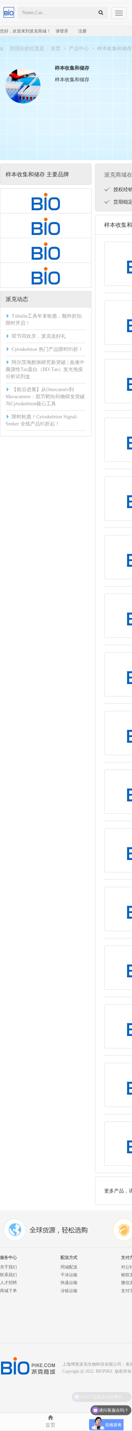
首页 (56, 48)
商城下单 (8, 1290)
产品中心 (79, 48)
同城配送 (69, 1267)
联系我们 (8, 1274)
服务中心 (8, 1257)
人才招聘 (8, 1282)
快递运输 (69, 1282)
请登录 (62, 31)
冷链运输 (69, 1290)
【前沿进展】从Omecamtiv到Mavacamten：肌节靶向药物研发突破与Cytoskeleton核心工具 (45, 396)
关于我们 (8, 1267)
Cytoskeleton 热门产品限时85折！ (47, 349)
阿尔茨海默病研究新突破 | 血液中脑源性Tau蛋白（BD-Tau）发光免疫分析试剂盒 (45, 369)
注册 (82, 31)
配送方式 (69, 1257)
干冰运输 (69, 1274)
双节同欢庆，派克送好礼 (39, 336)
